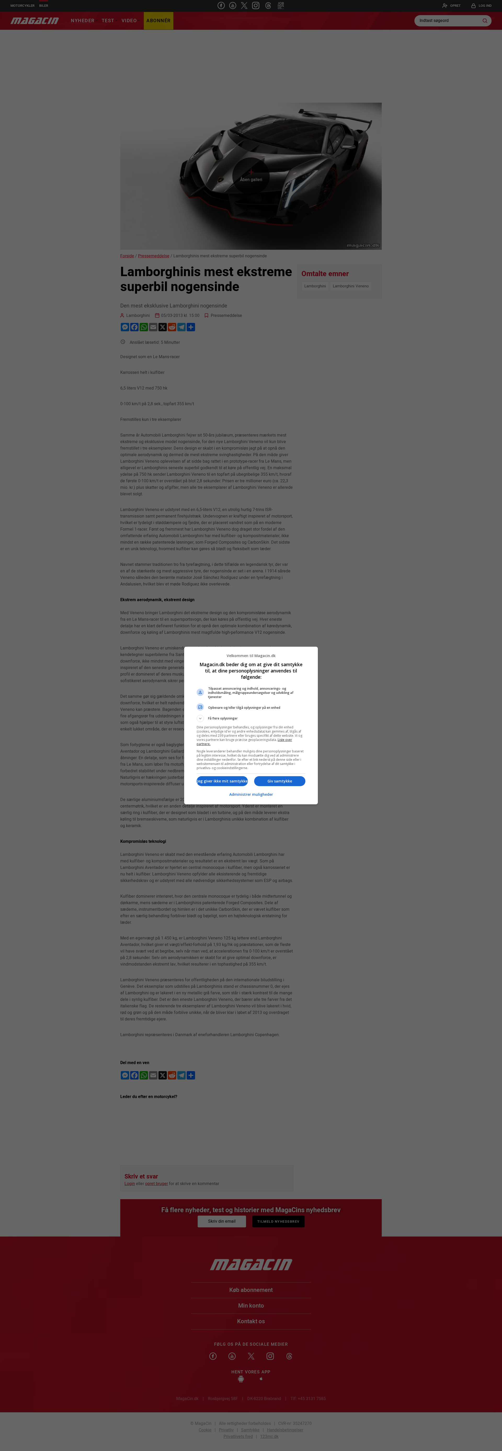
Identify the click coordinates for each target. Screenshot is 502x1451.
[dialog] (251, 725)
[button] (251, 718)
